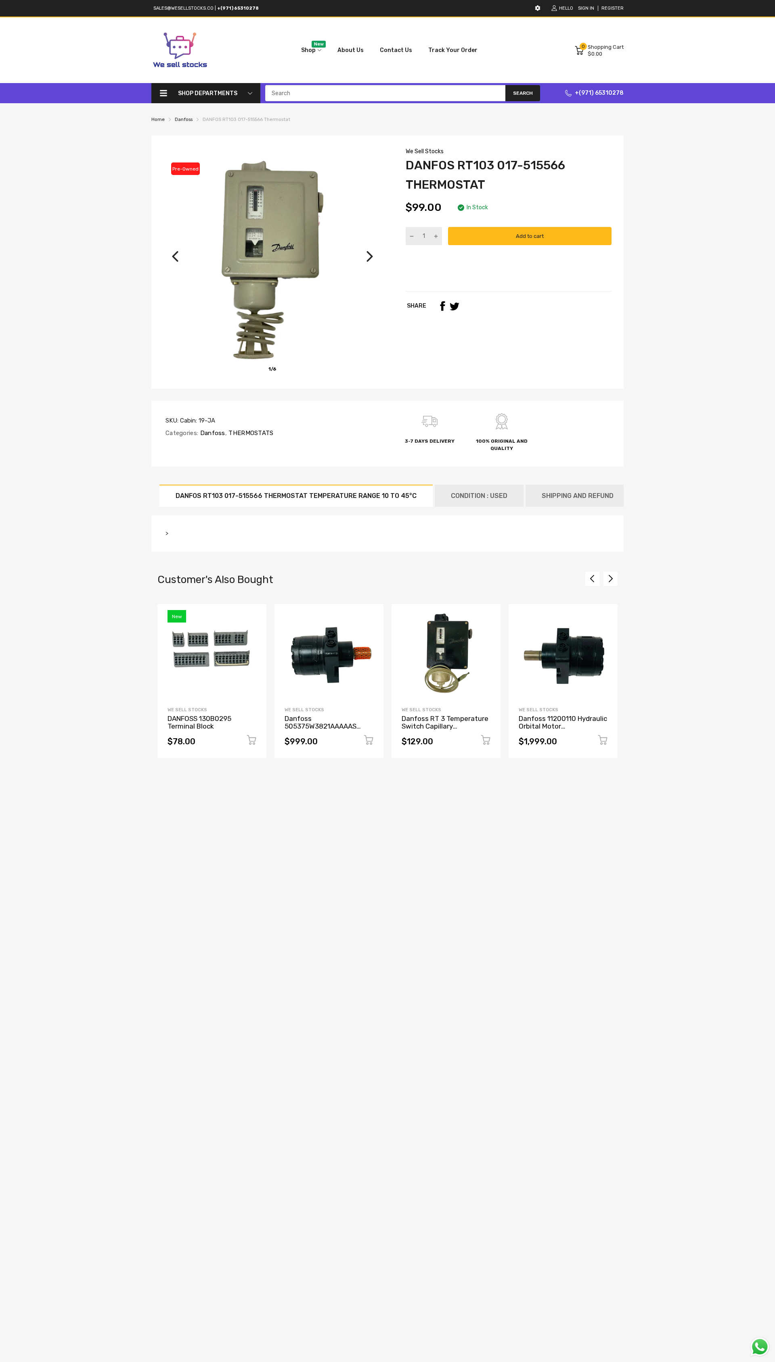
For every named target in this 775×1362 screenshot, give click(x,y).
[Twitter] (454, 306)
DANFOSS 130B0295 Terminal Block (199, 722)
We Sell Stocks (425, 151)
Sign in (586, 8)
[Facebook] (442, 306)
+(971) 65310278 (599, 93)
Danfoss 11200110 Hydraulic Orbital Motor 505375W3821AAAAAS (563, 725)
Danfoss (211, 433)
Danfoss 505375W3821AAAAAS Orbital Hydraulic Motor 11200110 (321, 729)
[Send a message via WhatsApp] (760, 1347)
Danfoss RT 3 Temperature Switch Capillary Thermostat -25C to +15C (445, 725)
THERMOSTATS (250, 433)
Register (612, 8)
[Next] (369, 256)
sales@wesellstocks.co (183, 8)
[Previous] (175, 256)
